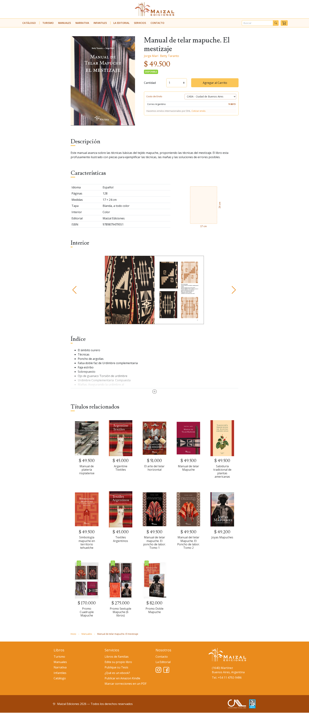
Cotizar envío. (199, 110)
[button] (284, 23)
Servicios (140, 23)
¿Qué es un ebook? (117, 673)
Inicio (73, 633)
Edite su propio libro (118, 662)
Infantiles (100, 23)
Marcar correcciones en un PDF (125, 684)
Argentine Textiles (120, 468)
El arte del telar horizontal (154, 468)
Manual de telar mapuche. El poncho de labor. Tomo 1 (154, 542)
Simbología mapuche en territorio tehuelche (87, 542)
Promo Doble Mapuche (154, 610)
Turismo (48, 23)
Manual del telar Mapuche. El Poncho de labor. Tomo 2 (188, 542)
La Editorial (121, 23)
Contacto (157, 23)
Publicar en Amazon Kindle (122, 678)
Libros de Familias (117, 657)
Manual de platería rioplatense (86, 469)
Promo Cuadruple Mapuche (87, 612)
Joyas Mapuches (222, 537)
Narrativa (82, 23)
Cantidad (150, 83)
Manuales (64, 23)
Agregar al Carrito (215, 83)
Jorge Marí (151, 56)
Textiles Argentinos (120, 539)
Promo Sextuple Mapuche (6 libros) (120, 612)
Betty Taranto (169, 56)
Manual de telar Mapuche (188, 468)
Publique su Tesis (116, 667)
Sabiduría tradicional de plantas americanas (222, 471)
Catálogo (29, 23)
